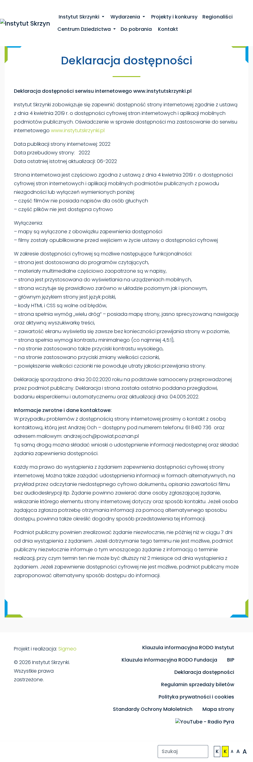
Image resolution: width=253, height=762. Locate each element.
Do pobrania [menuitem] (136, 29)
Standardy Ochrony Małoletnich (153, 709)
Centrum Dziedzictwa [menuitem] (84, 29)
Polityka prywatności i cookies (196, 696)
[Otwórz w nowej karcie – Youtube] (204, 721)
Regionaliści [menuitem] (217, 16)
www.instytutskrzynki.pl (78, 130)
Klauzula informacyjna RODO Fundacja (169, 659)
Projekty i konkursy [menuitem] (173, 16)
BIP (230, 659)
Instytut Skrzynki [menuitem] (79, 16)
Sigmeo (67, 648)
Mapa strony (218, 709)
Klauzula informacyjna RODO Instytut (188, 647)
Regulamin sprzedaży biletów (197, 684)
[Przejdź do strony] (25, 22)
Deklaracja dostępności (204, 672)
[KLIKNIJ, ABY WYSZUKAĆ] (201, 751)
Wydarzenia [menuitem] (125, 16)
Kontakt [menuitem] (167, 29)
